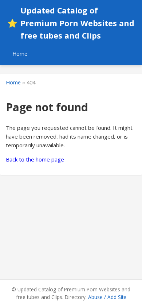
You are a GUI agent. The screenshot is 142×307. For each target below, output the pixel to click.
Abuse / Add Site (107, 297)
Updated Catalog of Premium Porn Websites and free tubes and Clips (70, 23)
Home (19, 53)
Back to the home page (35, 159)
